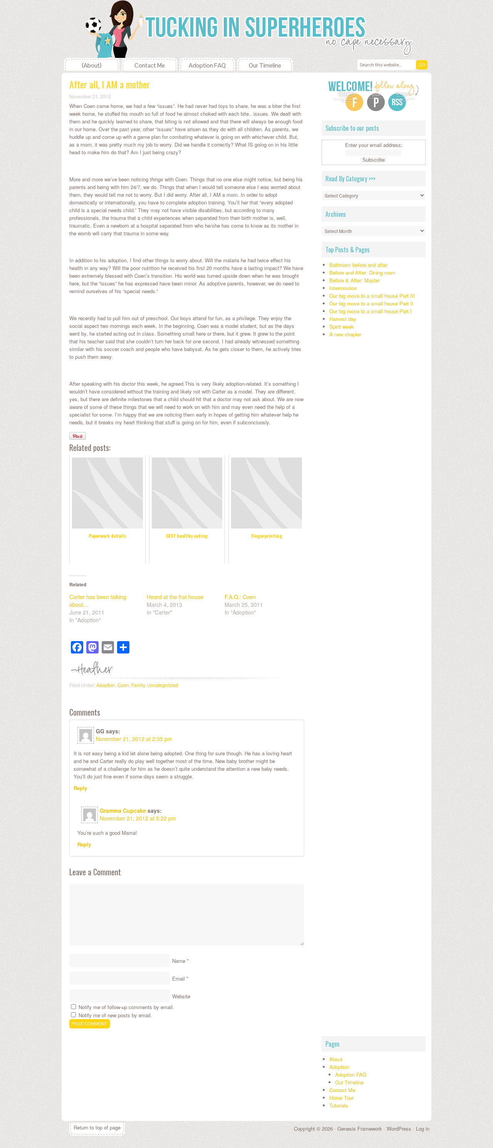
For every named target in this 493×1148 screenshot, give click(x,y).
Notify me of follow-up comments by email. (126, 1007)
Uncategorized (162, 685)
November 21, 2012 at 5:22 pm (138, 818)
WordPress (399, 1128)
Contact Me (149, 65)
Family (138, 685)
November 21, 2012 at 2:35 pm (134, 739)
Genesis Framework (359, 1128)
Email (178, 978)
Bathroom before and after (358, 264)
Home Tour (341, 1097)
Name (178, 960)
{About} (92, 65)
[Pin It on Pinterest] (77, 436)
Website (181, 996)
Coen (123, 685)
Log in (422, 1128)
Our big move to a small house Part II (371, 303)
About (335, 1059)
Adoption (105, 685)
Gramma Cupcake (123, 810)
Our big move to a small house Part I (370, 311)
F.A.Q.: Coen (240, 597)
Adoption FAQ (207, 65)
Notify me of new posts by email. (115, 1015)
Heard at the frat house (175, 597)
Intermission (343, 288)
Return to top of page (97, 1127)
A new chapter (345, 334)
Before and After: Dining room (362, 272)
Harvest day (342, 318)
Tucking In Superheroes (119, 29)
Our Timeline (265, 65)
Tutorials (338, 1105)
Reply (80, 788)
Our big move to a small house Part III (372, 295)
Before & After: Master (354, 280)
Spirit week (341, 326)
